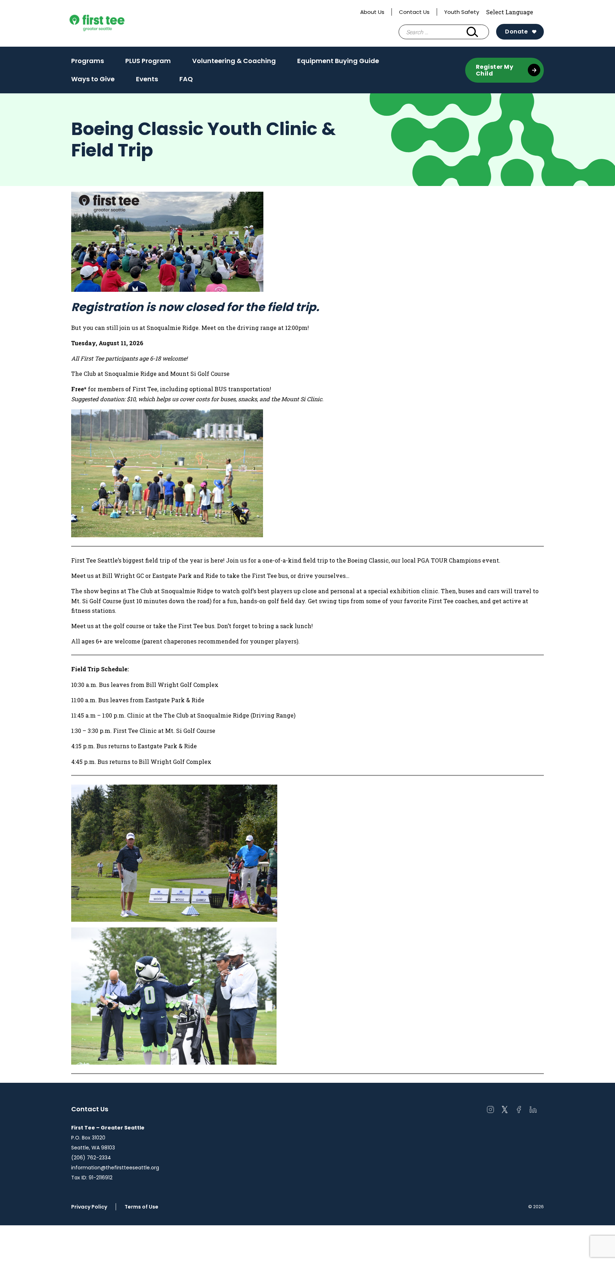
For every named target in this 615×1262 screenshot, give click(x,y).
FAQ (186, 78)
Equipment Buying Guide (338, 63)
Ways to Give (93, 78)
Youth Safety (461, 12)
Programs (87, 63)
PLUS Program (148, 63)
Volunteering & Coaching (234, 60)
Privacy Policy (89, 1206)
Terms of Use (141, 1206)
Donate (516, 31)
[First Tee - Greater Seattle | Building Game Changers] (110, 23)
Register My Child (495, 70)
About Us (372, 12)
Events (147, 78)
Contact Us (414, 12)
